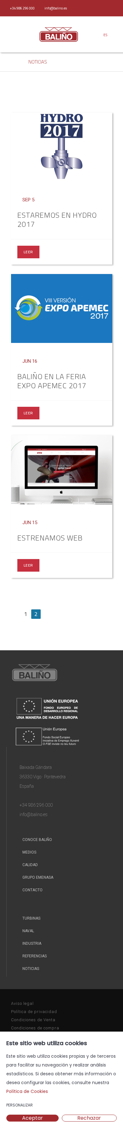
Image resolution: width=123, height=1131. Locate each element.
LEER (28, 251)
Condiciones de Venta (33, 1019)
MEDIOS (28, 852)
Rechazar (89, 1118)
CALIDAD (29, 865)
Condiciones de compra (35, 1028)
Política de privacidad (34, 1011)
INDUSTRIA (31, 943)
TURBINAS (30, 918)
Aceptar (32, 1118)
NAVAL (27, 931)
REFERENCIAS (34, 956)
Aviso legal (22, 1003)
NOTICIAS (37, 61)
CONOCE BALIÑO (36, 839)
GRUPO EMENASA (37, 877)
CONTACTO (32, 890)
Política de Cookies (27, 1091)
